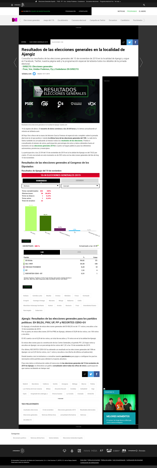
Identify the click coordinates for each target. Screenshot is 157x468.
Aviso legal (83, 460)
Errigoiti (26, 301)
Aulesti (50, 305)
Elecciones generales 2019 (39, 42)
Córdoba (73, 389)
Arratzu (57, 296)
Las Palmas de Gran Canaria (32, 389)
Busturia (68, 305)
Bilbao (48, 389)
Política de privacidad (93, 460)
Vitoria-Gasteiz (57, 394)
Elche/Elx (91, 394)
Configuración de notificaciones (89, 462)
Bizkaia (25, 296)
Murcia (83, 384)
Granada (80, 394)
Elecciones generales (32, 20)
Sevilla (55, 384)
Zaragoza (65, 384)
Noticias (83, 415)
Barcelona (35, 384)
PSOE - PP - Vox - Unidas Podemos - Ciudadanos (71, 1)
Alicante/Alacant (60, 389)
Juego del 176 (48, 20)
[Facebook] (135, 42)
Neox (79, 450)
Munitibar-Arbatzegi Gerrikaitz (33, 305)
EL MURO (142, 11)
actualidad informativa (68, 415)
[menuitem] (121, 11)
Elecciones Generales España (47, 1)
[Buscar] (144, 4)
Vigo (92, 389)
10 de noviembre (47, 410)
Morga (61, 301)
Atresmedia (18, 451)
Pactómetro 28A (139, 20)
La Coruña (69, 394)
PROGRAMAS (132, 11)
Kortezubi (86, 296)
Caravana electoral (79, 20)
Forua (77, 296)
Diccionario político (19, 438)
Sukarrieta (38, 310)
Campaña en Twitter (97, 20)
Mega (94, 450)
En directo (36, 11)
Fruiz (77, 305)
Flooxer (142, 450)
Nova (87, 450)
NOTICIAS (121, 11)
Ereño (79, 301)
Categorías (15, 433)
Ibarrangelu (27, 310)
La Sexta (72, 450)
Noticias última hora (37, 438)
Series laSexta (54, 438)
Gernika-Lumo (37, 296)
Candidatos (125, 20)
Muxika (48, 296)
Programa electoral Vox (107, 1)
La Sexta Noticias (14, 20)
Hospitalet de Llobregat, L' (39, 394)
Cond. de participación (118, 460)
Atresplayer (83, 11)
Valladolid (83, 389)
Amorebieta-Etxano (89, 305)
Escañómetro (63, 20)
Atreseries (101, 450)
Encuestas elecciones (92, 1)
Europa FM (116, 450)
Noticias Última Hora (49, 415)
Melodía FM (124, 450)
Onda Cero (109, 450)
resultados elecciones (30, 410)
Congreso (41, 181)
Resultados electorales (87, 410)
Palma (92, 384)
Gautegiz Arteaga (39, 301)
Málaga (74, 384)
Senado (80, 180)
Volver (26, 241)
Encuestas (113, 20)
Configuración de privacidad (134, 460)
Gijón (24, 394)
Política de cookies (106, 460)
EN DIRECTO (27, 420)
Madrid (25, 384)
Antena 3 (64, 450)
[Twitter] (129, 42)
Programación (70, 11)
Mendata (67, 296)
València (46, 384)
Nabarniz (70, 301)
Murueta (52, 301)
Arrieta (59, 305)
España (23, 42)
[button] (20, 20)
